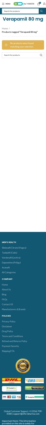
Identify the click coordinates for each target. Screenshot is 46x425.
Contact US (7, 304)
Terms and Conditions (12, 336)
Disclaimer (7, 326)
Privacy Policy (8, 321)
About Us (6, 289)
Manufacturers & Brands (14, 309)
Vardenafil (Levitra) (11, 257)
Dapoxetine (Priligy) (11, 262)
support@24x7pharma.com (26, 413)
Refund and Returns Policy (14, 341)
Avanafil (6, 267)
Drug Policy (7, 331)
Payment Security (10, 346)
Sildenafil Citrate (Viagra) (14, 247)
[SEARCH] (41, 11)
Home (5, 28)
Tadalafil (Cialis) (9, 252)
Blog (4, 294)
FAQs (4, 299)
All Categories (9, 272)
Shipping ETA (8, 351)
